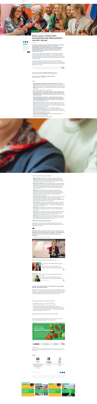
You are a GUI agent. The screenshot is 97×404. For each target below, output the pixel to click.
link (45, 77)
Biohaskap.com (52, 181)
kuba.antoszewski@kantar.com (49, 303)
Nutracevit (46, 100)
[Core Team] (24, 1)
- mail (49, 310)
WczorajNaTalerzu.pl (48, 90)
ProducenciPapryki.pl (54, 214)
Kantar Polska (35, 88)
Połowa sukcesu (36, 210)
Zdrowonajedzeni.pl (61, 110)
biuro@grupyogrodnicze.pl (51, 304)
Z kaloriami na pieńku (37, 95)
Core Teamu (52, 218)
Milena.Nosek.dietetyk (42, 195)
